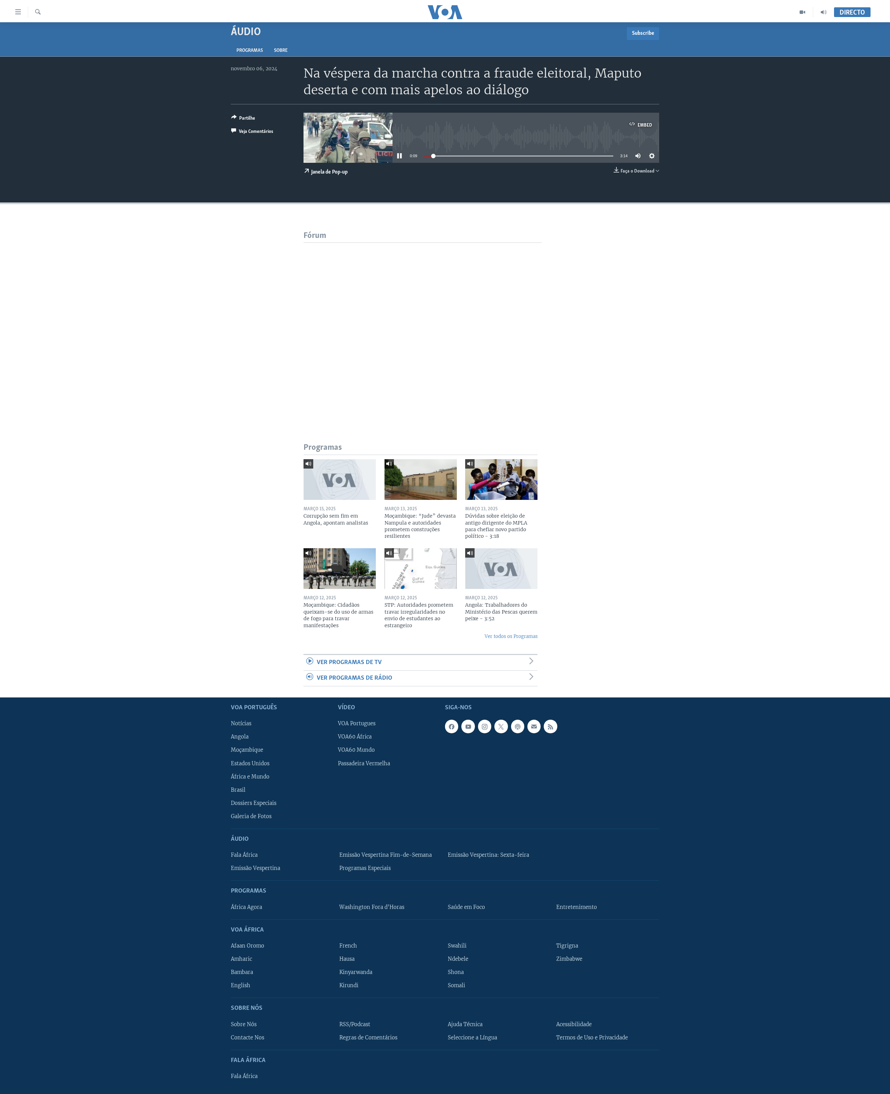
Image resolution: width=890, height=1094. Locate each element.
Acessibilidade (574, 1024)
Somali (456, 985)
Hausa (347, 959)
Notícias (241, 724)
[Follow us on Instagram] (484, 726)
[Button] (243, 119)
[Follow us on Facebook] (451, 726)
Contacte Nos (247, 1038)
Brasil (238, 790)
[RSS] (550, 726)
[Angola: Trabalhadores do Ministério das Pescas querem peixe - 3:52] (501, 568)
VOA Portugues (356, 724)
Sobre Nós (244, 1024)
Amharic (241, 959)
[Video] (802, 12)
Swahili (457, 946)
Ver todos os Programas (511, 636)
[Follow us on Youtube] (468, 726)
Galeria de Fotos (251, 816)
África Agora (246, 907)
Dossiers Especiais (253, 803)
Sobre (281, 50)
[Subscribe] (534, 726)
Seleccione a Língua (472, 1038)
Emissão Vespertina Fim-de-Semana (385, 855)
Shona (456, 972)
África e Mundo (250, 777)
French (348, 946)
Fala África (244, 855)
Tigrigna (567, 946)
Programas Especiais (365, 868)
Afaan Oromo (247, 946)
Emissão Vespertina (255, 868)
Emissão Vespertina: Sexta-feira (488, 855)
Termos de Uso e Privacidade (592, 1038)
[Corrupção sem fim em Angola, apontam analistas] (340, 479)
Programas (249, 50)
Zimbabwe (569, 959)
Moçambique (247, 750)
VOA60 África (355, 737)
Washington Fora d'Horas (371, 907)
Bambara (242, 972)
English (240, 985)
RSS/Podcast (354, 1024)
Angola (240, 737)
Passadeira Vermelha (364, 763)
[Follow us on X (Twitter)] (501, 726)
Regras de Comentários (368, 1038)
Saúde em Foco (466, 907)
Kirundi (348, 985)
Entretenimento (576, 907)
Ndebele (458, 959)
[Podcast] (517, 726)
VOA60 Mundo (356, 750)
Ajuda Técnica (465, 1024)
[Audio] (823, 12)
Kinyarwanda (355, 972)
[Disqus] (423, 330)
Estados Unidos (250, 763)
